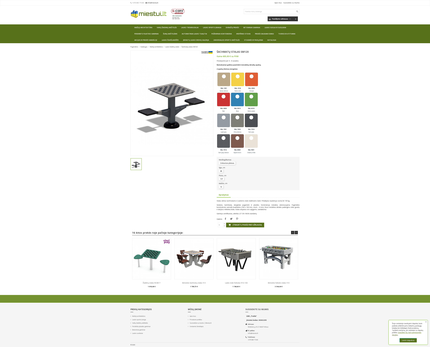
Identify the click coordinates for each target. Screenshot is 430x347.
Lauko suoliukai (137, 333)
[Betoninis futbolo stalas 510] (278, 258)
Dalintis (225, 219)
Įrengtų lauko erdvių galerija (196, 40)
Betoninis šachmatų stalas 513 (194, 283)
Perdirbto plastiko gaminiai (146, 34)
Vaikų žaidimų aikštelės (167, 27)
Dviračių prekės (232, 27)
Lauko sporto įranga (212, 27)
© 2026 (132, 345)
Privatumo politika (195, 320)
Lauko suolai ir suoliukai (275, 27)
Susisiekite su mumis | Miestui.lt (200, 323)
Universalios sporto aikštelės (226, 40)
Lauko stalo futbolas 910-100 (236, 283)
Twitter (231, 219)
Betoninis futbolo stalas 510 (278, 283)
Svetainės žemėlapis (196, 326)
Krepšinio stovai (243, 34)
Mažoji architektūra (143, 27)
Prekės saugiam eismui (264, 34)
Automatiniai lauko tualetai (194, 34)
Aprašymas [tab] (224, 195)
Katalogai (271, 40)
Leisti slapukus (408, 340)
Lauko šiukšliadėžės (170, 40)
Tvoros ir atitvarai (286, 34)
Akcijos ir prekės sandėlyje (145, 40)
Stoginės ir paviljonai (253, 40)
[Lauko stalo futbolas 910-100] (236, 258)
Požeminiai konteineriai (221, 34)
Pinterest (237, 219)
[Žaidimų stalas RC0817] (151, 258)
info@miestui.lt (152, 3)
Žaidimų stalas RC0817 (151, 283)
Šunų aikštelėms (170, 34)
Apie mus (278, 3)
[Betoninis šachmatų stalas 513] (194, 258)
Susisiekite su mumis (291, 3)
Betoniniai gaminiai (251, 27)
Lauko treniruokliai (190, 27)
